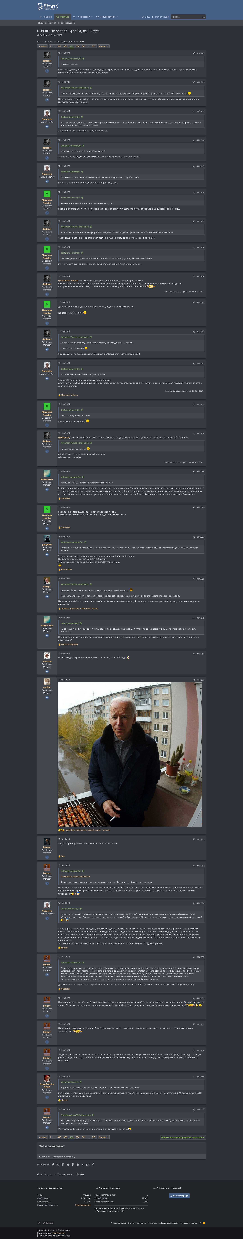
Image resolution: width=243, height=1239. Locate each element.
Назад (44, 46)
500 (78, 46)
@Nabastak (63, 437)
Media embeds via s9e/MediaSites (54, 1235)
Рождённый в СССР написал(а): (76, 1115)
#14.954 (200, 433)
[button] (92, 17)
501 (84, 46)
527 (93, 46)
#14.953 (200, 404)
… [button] (54, 46)
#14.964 (200, 903)
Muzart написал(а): (70, 908)
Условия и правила (137, 1223)
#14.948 (200, 247)
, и (79, 608)
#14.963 (200, 865)
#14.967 (200, 1024)
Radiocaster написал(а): (72, 542)
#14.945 (200, 166)
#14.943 (200, 111)
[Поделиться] (194, 53)
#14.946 (200, 192)
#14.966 (200, 998)
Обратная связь (118, 1223)
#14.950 (200, 302)
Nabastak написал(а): (71, 58)
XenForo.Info (58, 1233)
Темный (49, 1223)
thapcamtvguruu (83, 1205)
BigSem (43, 35)
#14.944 (200, 140)
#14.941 (200, 53)
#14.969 (200, 1076)
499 (71, 46)
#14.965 (200, 957)
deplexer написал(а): (70, 117)
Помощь (184, 1223)
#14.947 (200, 221)
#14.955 (200, 471)
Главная (193, 1223)
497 (59, 46)
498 (65, 46)
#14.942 (200, 82)
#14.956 (200, 507)
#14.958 (200, 579)
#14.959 (200, 618)
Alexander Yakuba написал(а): (75, 87)
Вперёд (102, 46)
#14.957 (200, 537)
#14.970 (200, 1109)
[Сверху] (200, 1223)
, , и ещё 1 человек (87, 830)
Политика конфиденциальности (163, 1223)
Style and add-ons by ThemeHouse (53, 1230)
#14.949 (200, 276)
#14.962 (200, 839)
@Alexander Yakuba (68, 280)
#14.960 (200, 653)
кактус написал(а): (70, 623)
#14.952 (200, 363)
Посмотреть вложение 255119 (75, 876)
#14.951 (200, 331)
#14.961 (200, 680)
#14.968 (200, 1050)
